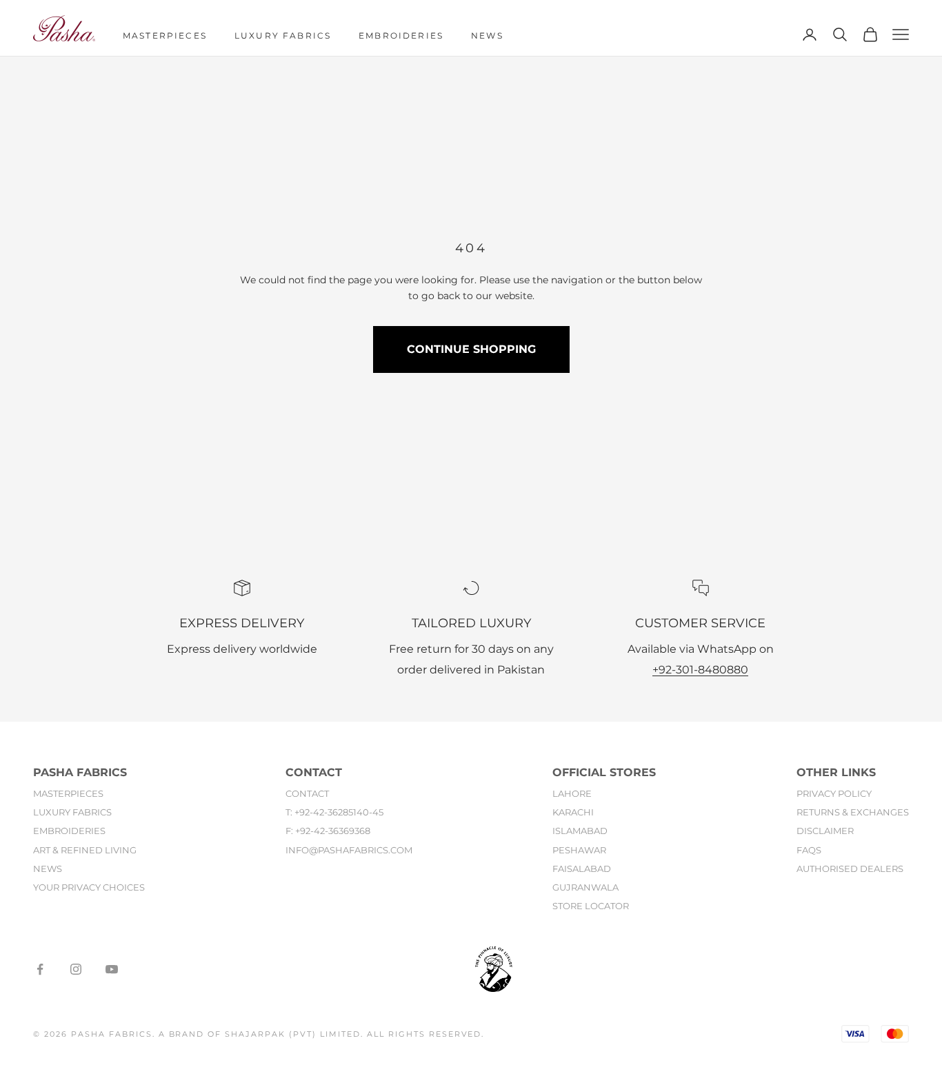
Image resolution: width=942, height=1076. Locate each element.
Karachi (573, 812)
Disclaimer (825, 831)
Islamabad (580, 831)
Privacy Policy (834, 794)
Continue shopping (471, 349)
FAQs (808, 849)
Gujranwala (585, 887)
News (487, 35)
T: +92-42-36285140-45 (334, 812)
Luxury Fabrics (282, 35)
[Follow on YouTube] (112, 969)
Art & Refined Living (85, 849)
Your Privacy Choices (89, 887)
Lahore (572, 794)
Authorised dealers (849, 868)
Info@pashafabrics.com (348, 849)
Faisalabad (581, 868)
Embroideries (401, 35)
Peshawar (579, 849)
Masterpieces (165, 35)
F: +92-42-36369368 (327, 831)
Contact (307, 794)
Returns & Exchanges (852, 812)
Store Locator (590, 905)
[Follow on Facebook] (40, 969)
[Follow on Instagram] (76, 969)
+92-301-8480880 (700, 669)
